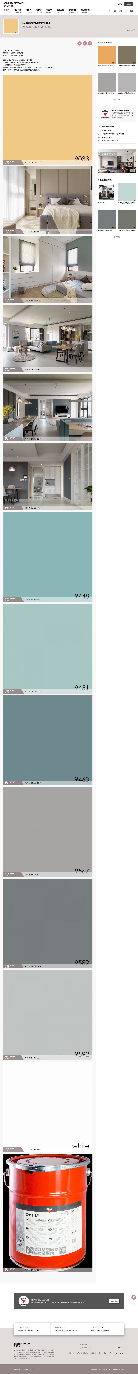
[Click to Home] (15, 4)
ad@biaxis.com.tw (108, 137)
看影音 (39, 10)
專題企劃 (60, 10)
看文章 (49, 10)
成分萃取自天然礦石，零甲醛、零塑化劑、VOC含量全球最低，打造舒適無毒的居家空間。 (59, 1302)
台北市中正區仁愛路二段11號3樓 (113, 134)
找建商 (29, 10)
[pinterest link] (126, 10)
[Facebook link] (109, 10)
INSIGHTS (39, 12)
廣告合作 (79, 1353)
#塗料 (23, 30)
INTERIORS (18, 12)
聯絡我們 (86, 1353)
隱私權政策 (17, 1369)
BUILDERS (29, 12)
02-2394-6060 (106, 130)
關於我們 (72, 1353)
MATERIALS (8, 12)
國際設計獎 (85, 10)
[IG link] (120, 10)
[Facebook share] (79, 43)
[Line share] (85, 43)
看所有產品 (116, 100)
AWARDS (84, 12)
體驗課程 (72, 10)
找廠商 (6, 10)
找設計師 (17, 10)
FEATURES (60, 12)
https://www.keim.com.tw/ (110, 140)
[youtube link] (121, 1354)
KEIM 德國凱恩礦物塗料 (40, 1300)
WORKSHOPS (73, 12)
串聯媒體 (93, 1353)
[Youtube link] (131, 10)
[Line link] (114, 10)
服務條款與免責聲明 (29, 1369)
